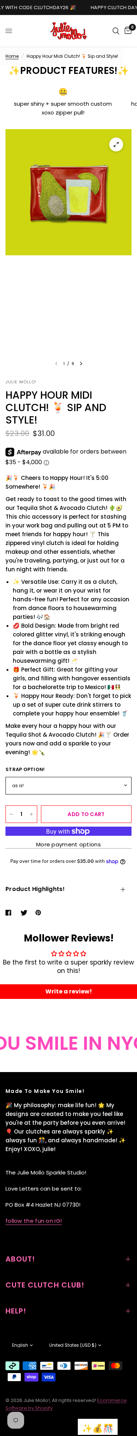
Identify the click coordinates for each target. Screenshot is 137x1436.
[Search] (116, 31)
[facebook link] (9, 912)
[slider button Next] (81, 363)
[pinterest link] (39, 912)
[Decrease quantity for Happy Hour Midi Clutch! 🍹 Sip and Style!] (11, 814)
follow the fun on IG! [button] (33, 1221)
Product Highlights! (35, 889)
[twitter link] (24, 912)
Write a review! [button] (68, 991)
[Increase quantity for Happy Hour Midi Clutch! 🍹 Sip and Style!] (31, 814)
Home (12, 56)
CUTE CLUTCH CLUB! (44, 1285)
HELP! (15, 1311)
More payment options (68, 844)
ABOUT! (20, 1259)
